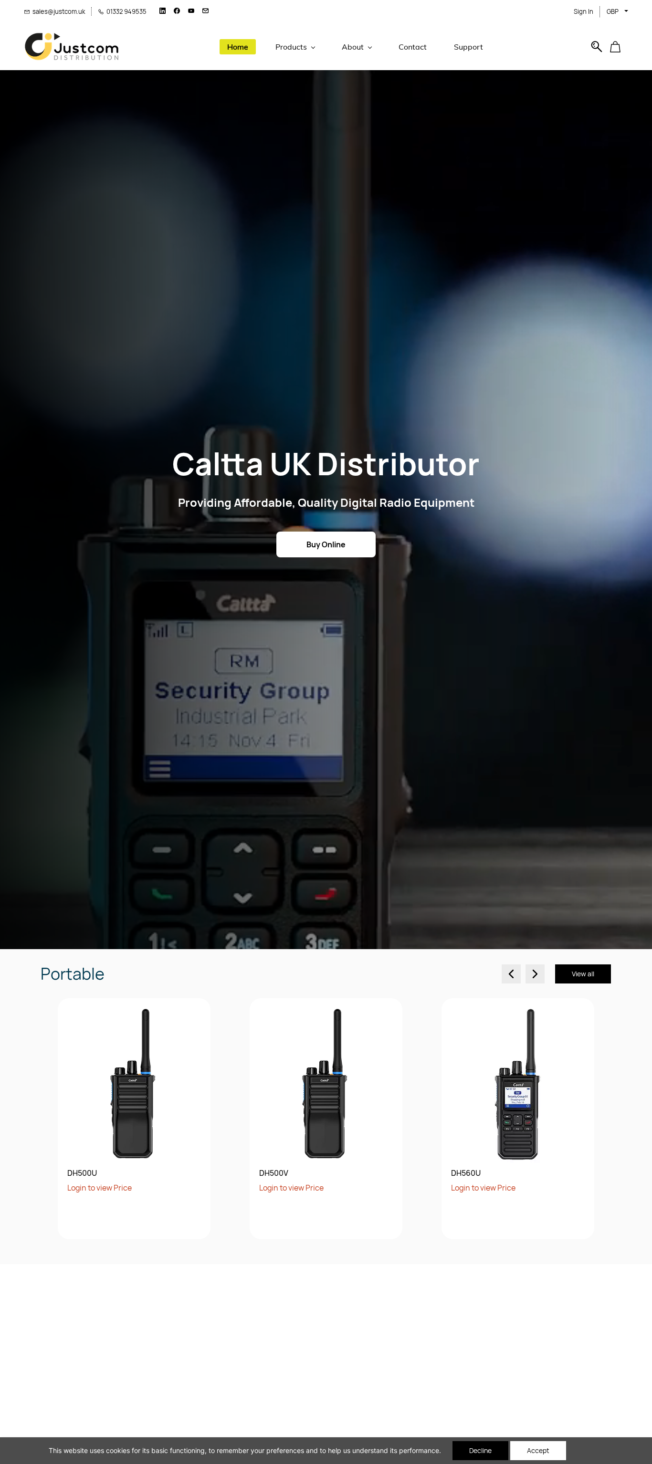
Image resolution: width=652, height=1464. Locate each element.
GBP (613, 11)
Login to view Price (99, 1187)
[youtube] (191, 11)
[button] (619, 46)
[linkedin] (162, 11)
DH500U (82, 1173)
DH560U (466, 1173)
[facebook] (177, 11)
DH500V (273, 1173)
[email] (205, 11)
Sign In (583, 11)
